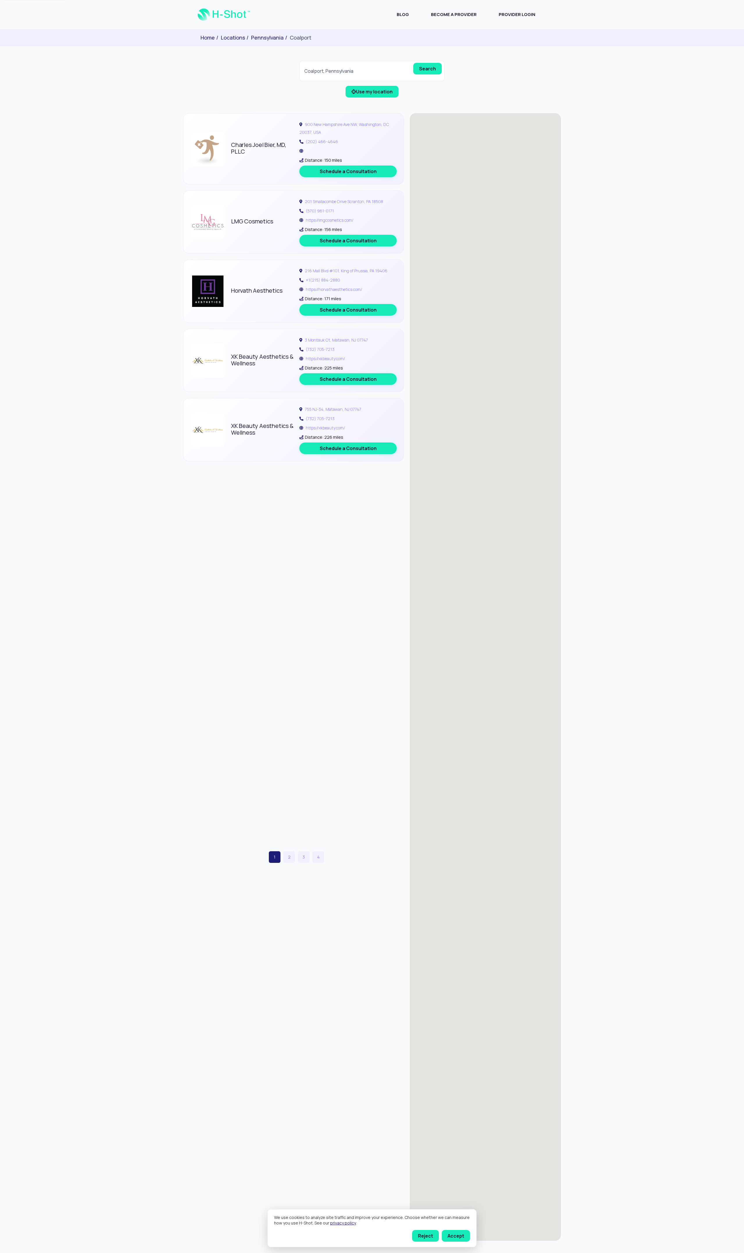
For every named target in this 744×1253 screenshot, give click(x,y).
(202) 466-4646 (322, 141)
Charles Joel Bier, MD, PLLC (258, 148)
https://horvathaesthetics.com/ (334, 289)
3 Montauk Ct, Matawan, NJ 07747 (336, 340)
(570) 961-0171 (320, 211)
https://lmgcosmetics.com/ (329, 220)
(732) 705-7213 (320, 349)
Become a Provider (454, 14)
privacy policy (343, 1223)
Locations (233, 37)
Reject (425, 1236)
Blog (403, 14)
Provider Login (517, 14)
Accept (456, 1236)
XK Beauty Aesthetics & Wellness (262, 360)
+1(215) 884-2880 (323, 280)
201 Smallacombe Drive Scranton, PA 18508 (344, 201)
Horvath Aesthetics (256, 290)
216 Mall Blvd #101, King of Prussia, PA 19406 (346, 270)
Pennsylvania (267, 37)
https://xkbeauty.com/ (325, 358)
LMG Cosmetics (252, 221)
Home (208, 37)
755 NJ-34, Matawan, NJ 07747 (333, 409)
